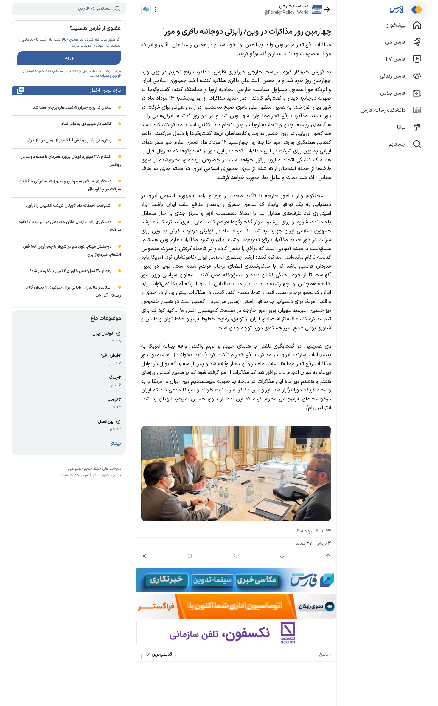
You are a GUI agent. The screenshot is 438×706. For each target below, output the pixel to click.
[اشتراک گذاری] (144, 556)
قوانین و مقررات (110, 75)
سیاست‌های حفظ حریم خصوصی (46, 71)
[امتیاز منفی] (282, 556)
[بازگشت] (327, 9)
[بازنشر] (190, 556)
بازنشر (324, 543)
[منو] (155, 9)
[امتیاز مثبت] (327, 556)
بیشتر (116, 443)
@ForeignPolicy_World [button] (286, 12)
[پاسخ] (236, 556)
